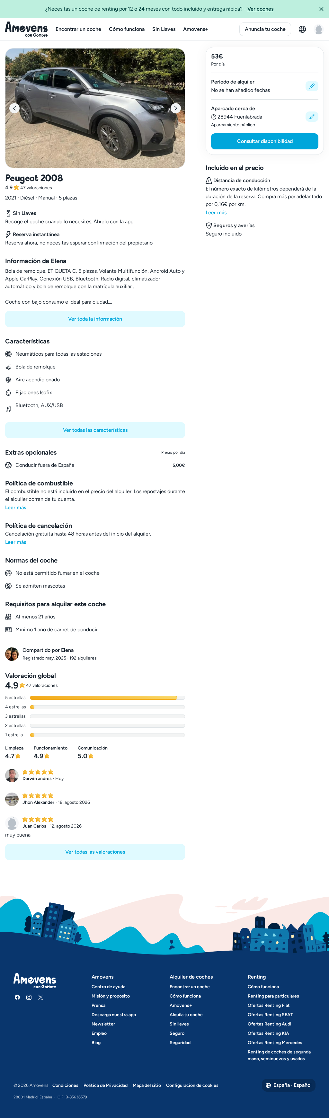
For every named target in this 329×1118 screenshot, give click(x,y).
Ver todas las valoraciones (95, 852)
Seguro (177, 1033)
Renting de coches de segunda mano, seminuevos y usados (279, 1055)
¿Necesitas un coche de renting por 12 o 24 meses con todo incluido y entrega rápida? (159, 9)
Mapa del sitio (147, 1085)
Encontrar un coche (78, 29)
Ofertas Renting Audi (269, 1024)
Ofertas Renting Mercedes (275, 1042)
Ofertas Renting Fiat (269, 1005)
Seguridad (180, 1042)
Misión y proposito (111, 996)
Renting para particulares (273, 996)
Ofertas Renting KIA (268, 1033)
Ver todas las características (95, 430)
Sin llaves (179, 1024)
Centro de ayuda (108, 986)
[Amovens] (26, 29)
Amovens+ (195, 29)
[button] (321, 9)
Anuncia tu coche (265, 29)
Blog (96, 1042)
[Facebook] (17, 997)
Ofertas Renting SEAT (270, 1014)
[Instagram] (29, 997)
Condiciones (65, 1085)
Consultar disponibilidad (265, 141)
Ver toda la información (95, 319)
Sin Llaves (163, 29)
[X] (40, 997)
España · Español (292, 1085)
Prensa (98, 1005)
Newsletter (103, 1024)
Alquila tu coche (186, 1014)
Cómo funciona (127, 29)
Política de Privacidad (106, 1085)
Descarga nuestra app (114, 1014)
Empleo (99, 1033)
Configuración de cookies (192, 1085)
